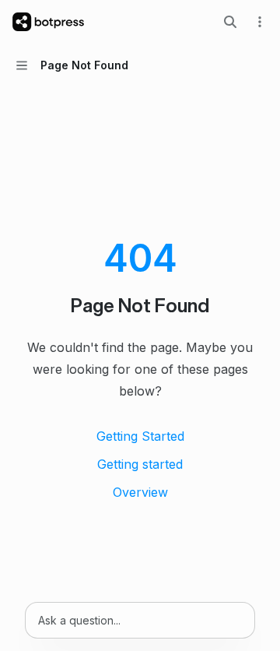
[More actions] (260, 22)
